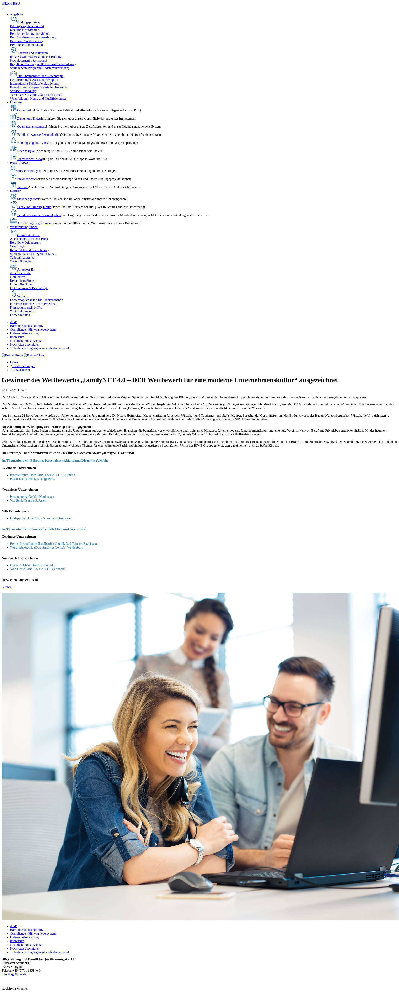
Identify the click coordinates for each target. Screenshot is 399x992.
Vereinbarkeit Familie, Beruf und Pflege (36, 94)
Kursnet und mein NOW (26, 307)
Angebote (16, 14)
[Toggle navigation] (3, 8)
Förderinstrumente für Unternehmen (33, 303)
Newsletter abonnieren (24, 344)
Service (22, 296)
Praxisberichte (26, 179)
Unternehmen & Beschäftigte (29, 288)
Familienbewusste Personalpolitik (39, 134)
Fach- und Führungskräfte (34, 207)
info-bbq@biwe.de (14, 974)
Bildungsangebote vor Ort (27, 26)
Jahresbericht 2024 (29, 159)
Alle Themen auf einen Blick (29, 239)
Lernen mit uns (20, 315)
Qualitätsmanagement (31, 126)
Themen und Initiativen (32, 53)
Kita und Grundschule (24, 30)
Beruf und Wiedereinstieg (26, 41)
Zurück (6, 587)
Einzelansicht (21, 370)
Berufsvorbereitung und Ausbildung (33, 37)
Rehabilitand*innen (23, 280)
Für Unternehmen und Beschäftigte (40, 76)
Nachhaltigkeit (26, 151)
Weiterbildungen (21, 261)
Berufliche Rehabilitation (26, 45)
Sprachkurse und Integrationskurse (32, 254)
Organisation (25, 110)
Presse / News (19, 162)
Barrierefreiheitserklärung (26, 325)
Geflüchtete (17, 277)
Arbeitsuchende (20, 273)
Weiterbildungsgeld (22, 311)
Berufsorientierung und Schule (30, 33)
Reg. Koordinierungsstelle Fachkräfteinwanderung (43, 64)
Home (14, 362)
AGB (13, 322)
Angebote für (26, 269)
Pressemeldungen (28, 171)
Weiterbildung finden (24, 227)
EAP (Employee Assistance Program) (34, 80)
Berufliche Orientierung (25, 242)
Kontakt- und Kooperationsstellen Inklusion (38, 87)
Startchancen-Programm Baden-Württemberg (39, 68)
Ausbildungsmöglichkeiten (34, 223)
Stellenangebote (27, 199)
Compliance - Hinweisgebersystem (33, 329)
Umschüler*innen (21, 284)
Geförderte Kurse (28, 235)
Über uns (16, 102)
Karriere (15, 191)
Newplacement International (28, 60)
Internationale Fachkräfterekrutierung (34, 83)
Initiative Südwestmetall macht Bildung (36, 56)
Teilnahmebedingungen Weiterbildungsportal (39, 348)
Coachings (17, 246)
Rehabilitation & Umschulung (29, 250)
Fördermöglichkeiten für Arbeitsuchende (36, 300)
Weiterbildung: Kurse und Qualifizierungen (38, 98)
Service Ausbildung (23, 91)
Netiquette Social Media (26, 340)
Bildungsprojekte (28, 22)
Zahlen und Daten (29, 118)
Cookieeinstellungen (15, 988)
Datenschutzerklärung (24, 333)
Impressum (17, 337)
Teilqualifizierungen (23, 257)
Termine (22, 187)
